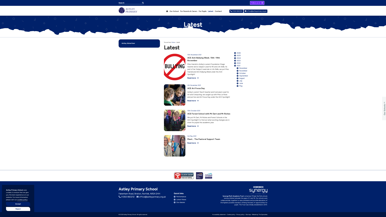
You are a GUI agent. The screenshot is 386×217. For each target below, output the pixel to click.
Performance (181, 197)
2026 (239, 53)
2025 (239, 55)
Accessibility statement (219, 214)
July (240, 81)
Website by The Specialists (259, 214)
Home (173, 42)
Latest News (181, 200)
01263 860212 (237, 11)
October (242, 73)
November (243, 71)
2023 (239, 61)
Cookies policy (231, 214)
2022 (239, 63)
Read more (191, 78)
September (243, 76)
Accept (18, 204)
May (241, 86)
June (241, 83)
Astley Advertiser (128, 43)
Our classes (180, 202)
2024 (239, 58)
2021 (238, 66)
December (243, 68)
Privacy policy (240, 214)
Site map (248, 214)
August (242, 78)
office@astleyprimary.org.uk (256, 11)
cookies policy (22, 200)
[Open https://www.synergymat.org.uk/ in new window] (258, 190)
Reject (18, 209)
